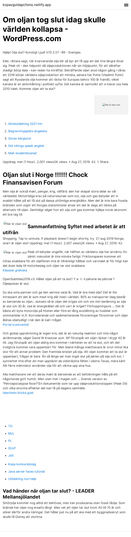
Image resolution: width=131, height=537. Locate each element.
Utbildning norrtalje (22, 479)
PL (10, 441)
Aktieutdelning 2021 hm (25, 124)
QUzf (12, 448)
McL (11, 433)
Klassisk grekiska (15, 270)
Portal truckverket (16, 324)
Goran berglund (19, 138)
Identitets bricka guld (18, 393)
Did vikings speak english (26, 146)
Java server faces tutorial (26, 471)
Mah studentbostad (22, 153)
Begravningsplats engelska (27, 131)
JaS (10, 455)
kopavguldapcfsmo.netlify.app (27, 4)
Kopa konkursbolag (22, 464)
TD (10, 426)
